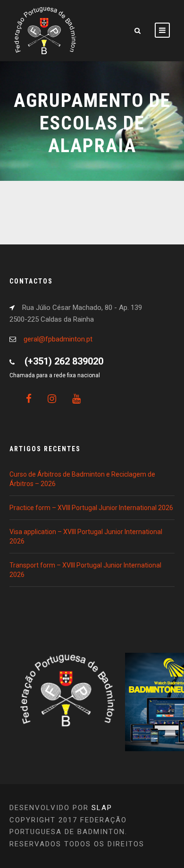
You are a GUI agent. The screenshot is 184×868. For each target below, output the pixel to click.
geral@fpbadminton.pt (58, 339)
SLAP (102, 807)
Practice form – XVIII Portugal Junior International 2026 (91, 507)
